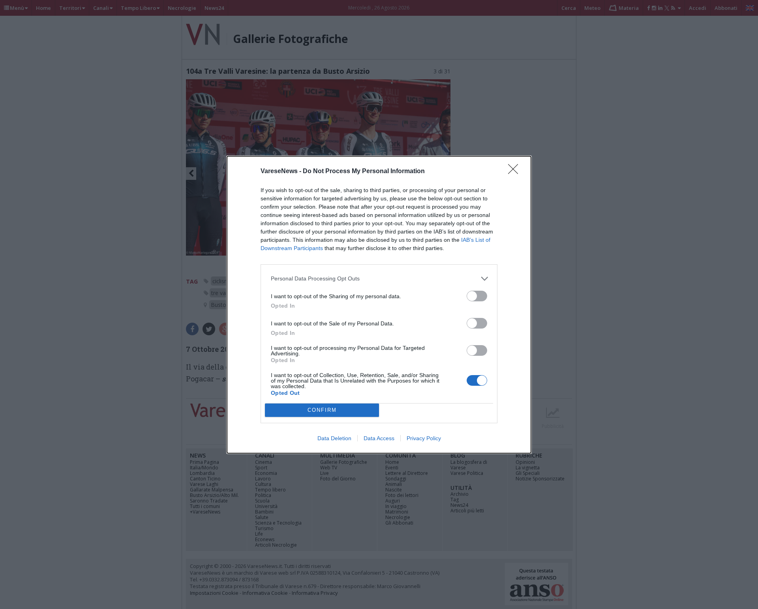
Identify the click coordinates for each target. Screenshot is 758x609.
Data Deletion (334, 438)
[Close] (515, 171)
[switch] (477, 296)
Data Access (379, 438)
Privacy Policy (424, 438)
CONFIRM (322, 410)
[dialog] (379, 304)
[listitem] (379, 279)
